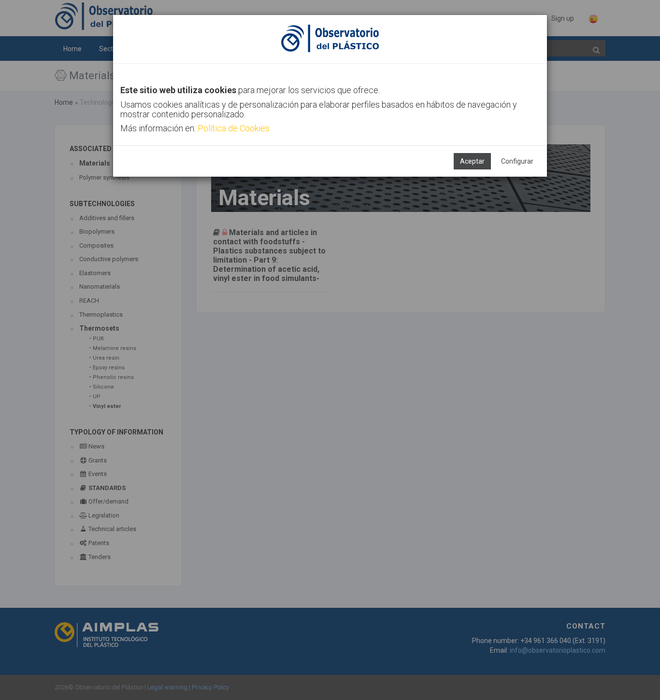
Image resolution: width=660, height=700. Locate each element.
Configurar (517, 161)
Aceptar (472, 161)
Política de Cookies (234, 128)
